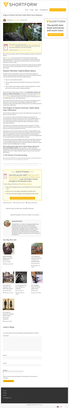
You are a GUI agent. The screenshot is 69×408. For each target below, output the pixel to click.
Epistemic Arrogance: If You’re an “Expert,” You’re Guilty (25, 215)
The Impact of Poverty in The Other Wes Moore (8, 286)
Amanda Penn (16, 20)
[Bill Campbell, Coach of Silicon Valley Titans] (37, 272)
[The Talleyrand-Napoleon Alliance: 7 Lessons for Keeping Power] (37, 243)
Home (26, 10)
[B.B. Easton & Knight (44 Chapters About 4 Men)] (8, 299)
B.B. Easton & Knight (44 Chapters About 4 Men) (8, 313)
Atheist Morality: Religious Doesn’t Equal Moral (7, 258)
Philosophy (34, 202)
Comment (6, 335)
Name (5, 355)
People (29, 202)
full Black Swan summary (25, 184)
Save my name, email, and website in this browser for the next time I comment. (20, 377)
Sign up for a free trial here (24, 50)
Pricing (31, 10)
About (36, 10)
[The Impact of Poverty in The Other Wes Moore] (8, 272)
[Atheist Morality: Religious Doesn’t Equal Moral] (8, 243)
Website (5, 370)
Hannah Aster (7, 290)
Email (5, 363)
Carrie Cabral (7, 262)
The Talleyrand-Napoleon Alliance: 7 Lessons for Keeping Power (36, 259)
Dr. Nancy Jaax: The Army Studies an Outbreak (20, 286)
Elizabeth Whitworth (6, 318)
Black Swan (8, 58)
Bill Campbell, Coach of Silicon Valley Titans (35, 286)
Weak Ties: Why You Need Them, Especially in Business (19, 208)
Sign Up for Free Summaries (58, 10)
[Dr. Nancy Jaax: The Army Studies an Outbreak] (21, 272)
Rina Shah (35, 290)
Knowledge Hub (44, 10)
